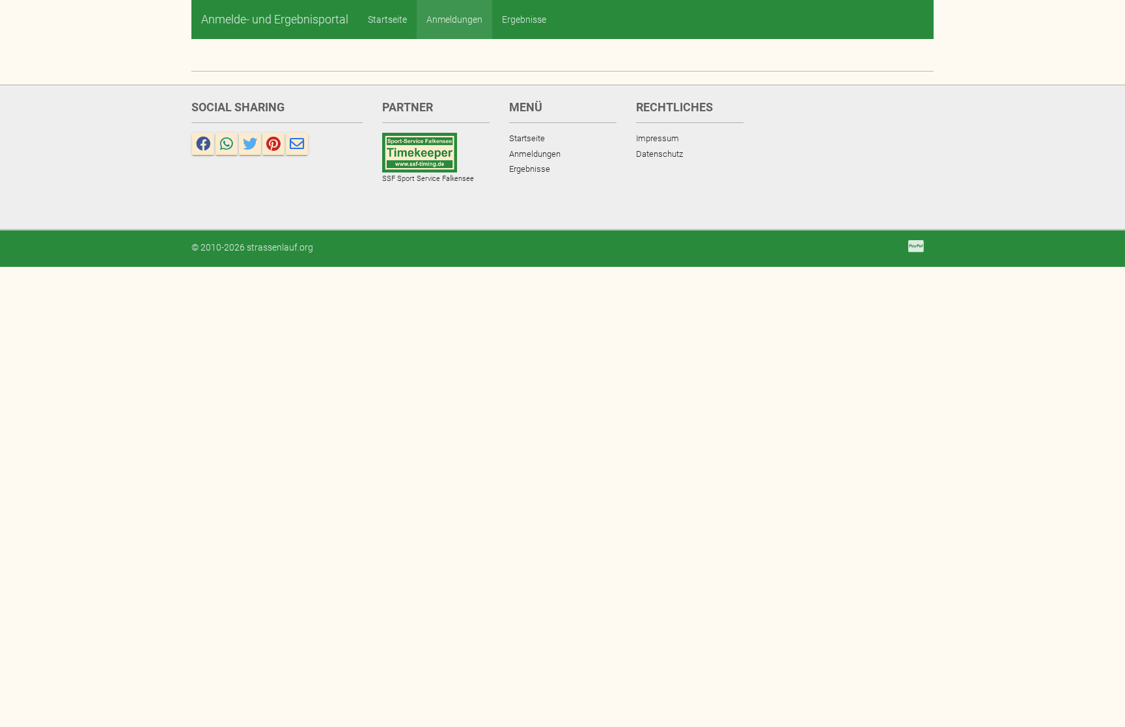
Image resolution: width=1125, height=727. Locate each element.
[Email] (297, 144)
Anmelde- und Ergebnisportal (274, 19)
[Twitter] (250, 144)
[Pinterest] (273, 144)
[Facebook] (203, 144)
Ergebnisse (524, 19)
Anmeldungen (454, 19)
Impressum (657, 138)
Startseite (387, 19)
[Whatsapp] (226, 144)
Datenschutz (659, 154)
